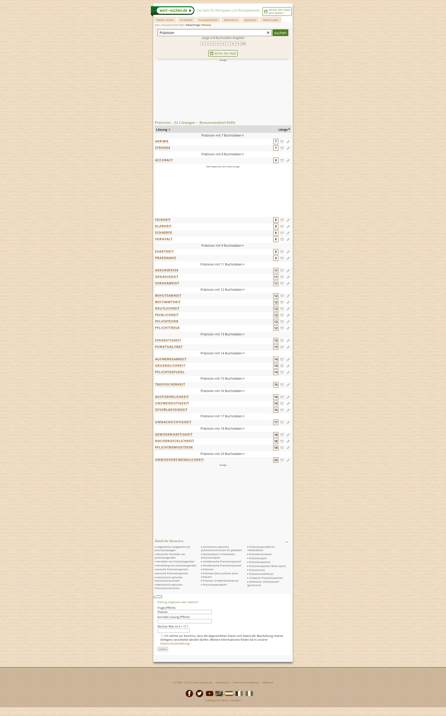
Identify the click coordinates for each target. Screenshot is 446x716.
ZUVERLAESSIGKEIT (171, 409)
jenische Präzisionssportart (172, 569)
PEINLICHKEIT (167, 315)
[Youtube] (208, 693)
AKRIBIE (162, 141)
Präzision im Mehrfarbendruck (221, 580)
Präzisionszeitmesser (261, 574)
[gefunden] (282, 141)
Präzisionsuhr (257, 570)
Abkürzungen (271, 20)
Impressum (222, 682)
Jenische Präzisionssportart (172, 573)
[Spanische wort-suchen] (228, 693)
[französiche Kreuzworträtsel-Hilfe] (238, 693)
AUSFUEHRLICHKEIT (172, 397)
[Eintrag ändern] (288, 141)
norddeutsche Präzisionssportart (222, 561)
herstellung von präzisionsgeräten (176, 565)
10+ (243, 43)
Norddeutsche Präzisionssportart (222, 565)
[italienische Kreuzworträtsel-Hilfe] (248, 693)
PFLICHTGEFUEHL (170, 372)
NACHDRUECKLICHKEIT (174, 441)
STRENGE (162, 148)
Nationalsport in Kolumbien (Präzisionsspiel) (218, 556)
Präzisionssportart (259, 562)
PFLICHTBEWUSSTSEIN (174, 447)
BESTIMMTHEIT (167, 302)
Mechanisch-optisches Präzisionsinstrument (169, 586)
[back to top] (243, 134)
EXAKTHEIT (164, 251)
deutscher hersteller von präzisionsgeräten (170, 556)
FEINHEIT (163, 220)
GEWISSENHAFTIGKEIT (174, 434)
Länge (283, 129)
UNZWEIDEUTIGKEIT (172, 403)
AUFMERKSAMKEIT (171, 359)
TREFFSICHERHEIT (170, 384)
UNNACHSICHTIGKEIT (173, 422)
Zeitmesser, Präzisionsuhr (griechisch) (263, 583)
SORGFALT (164, 239)
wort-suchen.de (203, 682)
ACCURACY (164, 160)
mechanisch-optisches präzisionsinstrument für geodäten (221, 548)
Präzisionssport (258, 558)
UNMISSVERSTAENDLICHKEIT (179, 460)
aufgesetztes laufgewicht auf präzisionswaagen (172, 548)
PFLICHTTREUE (167, 328)
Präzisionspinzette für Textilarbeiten (261, 548)
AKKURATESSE (167, 270)
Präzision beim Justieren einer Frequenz (219, 575)
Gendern (236, 700)
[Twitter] (198, 693)
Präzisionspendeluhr (215, 584)
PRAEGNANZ (165, 258)
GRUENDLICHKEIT (170, 365)
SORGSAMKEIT (167, 283)
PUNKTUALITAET (169, 347)
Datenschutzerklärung (175, 643)
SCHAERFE (163, 232)
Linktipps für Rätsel (216, 700)
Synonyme (250, 20)
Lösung (162, 129)
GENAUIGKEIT (166, 277)
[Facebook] (188, 693)
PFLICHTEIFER (166, 321)
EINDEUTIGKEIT (168, 340)
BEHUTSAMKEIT (168, 295)
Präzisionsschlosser (260, 554)
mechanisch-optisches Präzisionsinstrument (169, 579)
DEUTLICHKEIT (167, 308)
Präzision (208, 569)
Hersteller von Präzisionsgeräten (175, 561)
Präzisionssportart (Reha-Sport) (267, 566)
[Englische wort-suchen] (218, 693)
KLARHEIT (163, 226)
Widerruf (268, 682)
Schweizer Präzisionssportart (266, 578)
